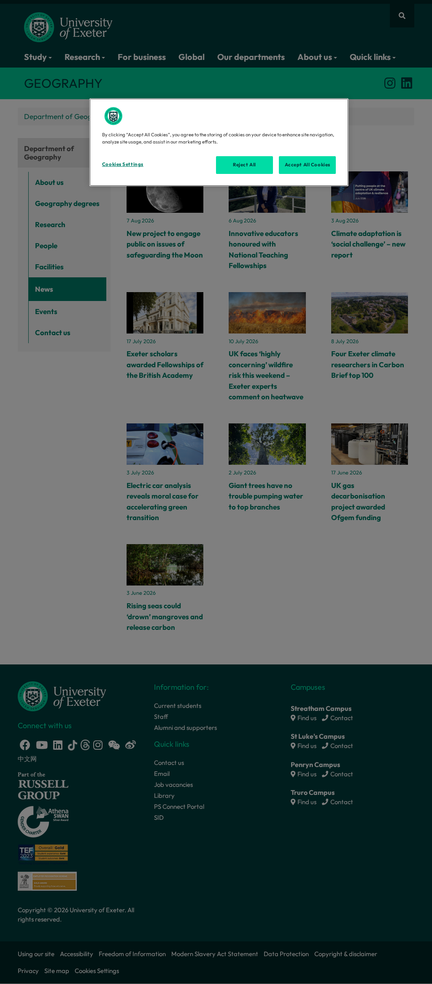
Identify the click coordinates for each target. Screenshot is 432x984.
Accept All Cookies (307, 165)
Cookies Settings (122, 164)
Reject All (244, 165)
